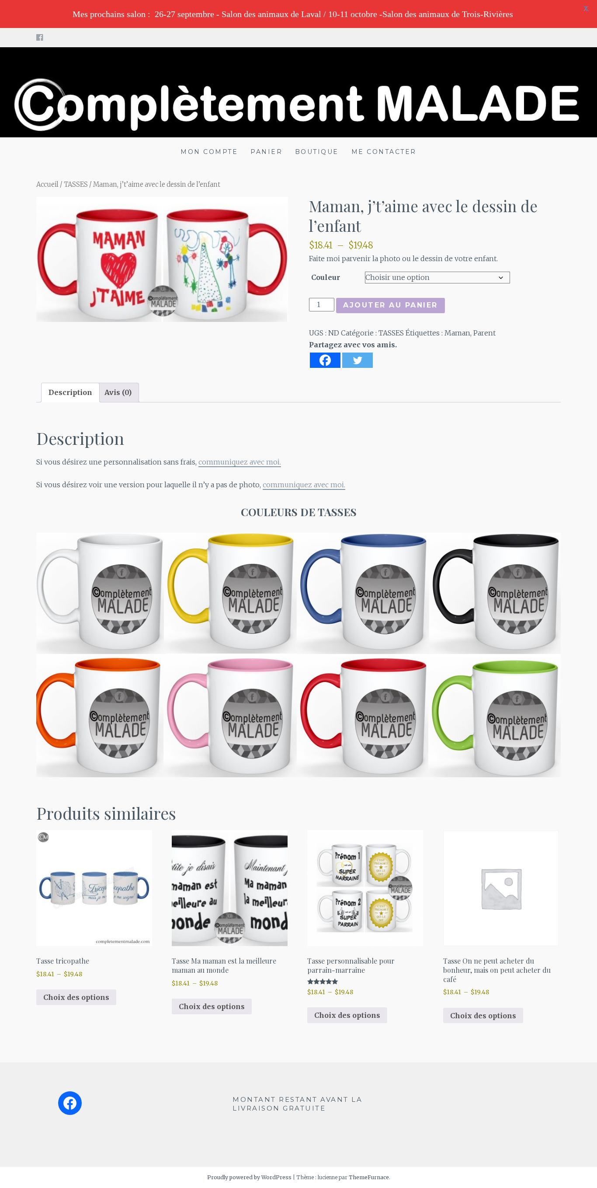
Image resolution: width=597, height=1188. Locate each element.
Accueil (47, 185)
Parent (484, 332)
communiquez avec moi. (239, 462)
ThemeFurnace (369, 1177)
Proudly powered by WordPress (249, 1177)
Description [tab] (70, 392)
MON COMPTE (209, 152)
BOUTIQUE (317, 152)
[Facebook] (325, 360)
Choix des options (76, 997)
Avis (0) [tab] (118, 392)
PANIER (266, 152)
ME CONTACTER (384, 152)
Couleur (325, 277)
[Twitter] (357, 360)
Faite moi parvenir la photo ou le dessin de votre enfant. (403, 258)
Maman (457, 332)
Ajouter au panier (390, 305)
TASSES (76, 185)
